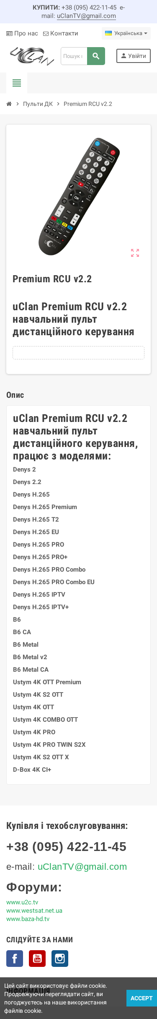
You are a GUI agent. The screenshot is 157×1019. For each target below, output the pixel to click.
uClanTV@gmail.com (86, 16)
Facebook (14, 958)
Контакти (63, 33)
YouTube (37, 958)
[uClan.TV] (31, 55)
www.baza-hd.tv (27, 919)
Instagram (59, 958)
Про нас (25, 33)
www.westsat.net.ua (34, 910)
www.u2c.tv (22, 902)
